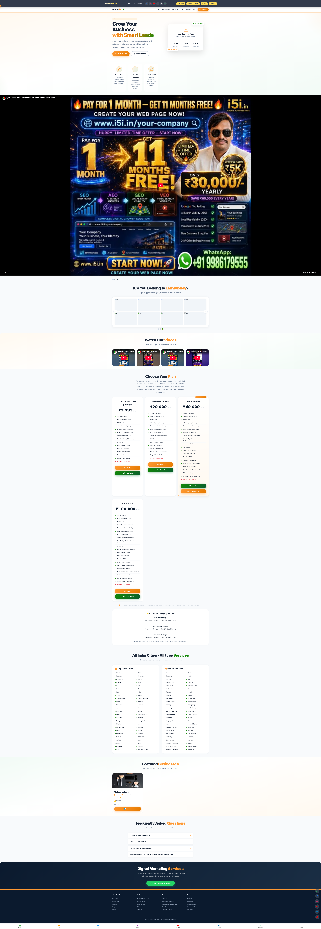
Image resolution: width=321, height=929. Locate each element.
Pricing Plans (141, 901)
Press (114, 910)
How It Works (116, 901)
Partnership (203, 9)
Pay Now (212, 3)
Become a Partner (193, 3)
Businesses (166, 9)
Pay (59, 927)
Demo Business (141, 53)
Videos (188, 9)
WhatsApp (190, 901)
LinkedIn (219, 927)
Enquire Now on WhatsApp (161, 883)
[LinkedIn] (317, 912)
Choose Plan (193, 486)
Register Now (141, 904)
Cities (182, 9)
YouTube (178, 927)
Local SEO (165, 898)
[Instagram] (317, 901)
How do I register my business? (140, 835)
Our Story (115, 898)
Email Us (189, 898)
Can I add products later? (138, 842)
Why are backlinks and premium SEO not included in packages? (151, 854)
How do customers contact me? (141, 848)
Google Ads (165, 907)
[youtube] (317, 917)
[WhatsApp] (317, 891)
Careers (114, 904)
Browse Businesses (143, 898)
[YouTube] (317, 906)
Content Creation (167, 910)
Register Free (122, 53)
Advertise (190, 910)
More (301, 927)
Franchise (181, 3)
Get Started (127, 468)
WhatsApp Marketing (168, 901)
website (110, 3)
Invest (137, 927)
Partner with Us (191, 907)
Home (158, 9)
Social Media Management (169, 904)
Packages (175, 9)
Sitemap (139, 910)
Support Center (191, 904)
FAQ (194, 9)
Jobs (98, 927)
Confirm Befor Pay (127, 473)
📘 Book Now (127, 809)
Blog (113, 907)
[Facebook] (317, 896)
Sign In (204, 3)
